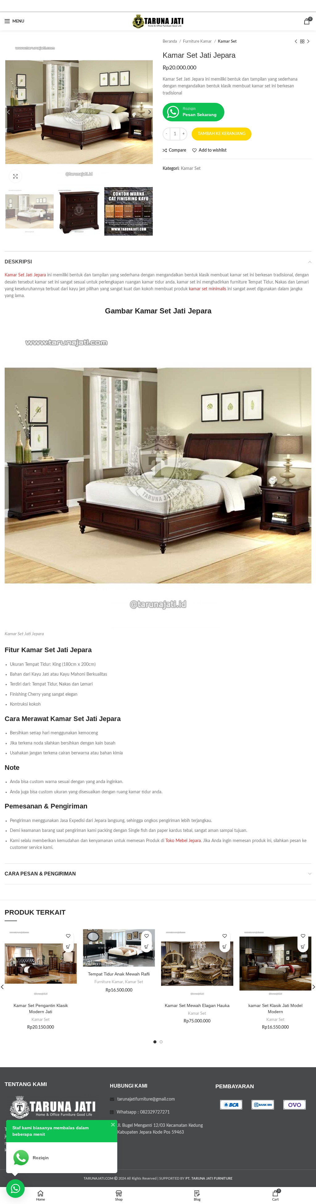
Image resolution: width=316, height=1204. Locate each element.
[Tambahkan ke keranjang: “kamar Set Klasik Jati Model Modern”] (302, 947)
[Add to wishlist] (68, 936)
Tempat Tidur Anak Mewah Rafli (119, 973)
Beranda (170, 41)
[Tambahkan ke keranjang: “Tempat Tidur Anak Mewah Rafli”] (146, 947)
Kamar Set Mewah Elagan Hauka (197, 1005)
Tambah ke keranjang (221, 134)
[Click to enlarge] (15, 176)
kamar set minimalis (207, 289)
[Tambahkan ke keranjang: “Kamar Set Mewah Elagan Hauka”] (224, 947)
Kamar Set (227, 41)
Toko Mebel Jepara (183, 841)
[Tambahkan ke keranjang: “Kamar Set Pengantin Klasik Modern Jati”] (68, 947)
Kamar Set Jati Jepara (25, 275)
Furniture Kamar (198, 41)
